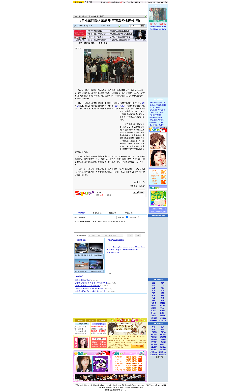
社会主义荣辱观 (155, 107)
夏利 (143, 103)
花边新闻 (95, 344)
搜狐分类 (155, 215)
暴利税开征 (160, 125)
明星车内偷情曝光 (140, 40)
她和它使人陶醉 (96, 271)
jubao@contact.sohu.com (128, 390)
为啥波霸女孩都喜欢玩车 (158, 29)
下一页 (142, 182)
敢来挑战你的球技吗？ (98, 333)
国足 (154, 112)
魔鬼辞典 (103, 344)
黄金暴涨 (153, 125)
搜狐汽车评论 (93, 16)
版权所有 (140, 387)
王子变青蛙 (160, 120)
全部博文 (163, 385)
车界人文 (103, 16)
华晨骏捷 (159, 117)
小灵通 (91, 320)
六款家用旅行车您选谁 (95, 37)
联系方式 (123, 385)
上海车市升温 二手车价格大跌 (87, 286)
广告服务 (108, 385)
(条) (97, 213)
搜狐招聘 (101, 385)
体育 (113, 2)
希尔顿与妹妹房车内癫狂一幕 (120, 40)
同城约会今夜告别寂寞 (98, 331)
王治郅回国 (153, 110)
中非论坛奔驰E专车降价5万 (96, 34)
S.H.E (161, 122)
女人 (140, 2)
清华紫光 (153, 122)
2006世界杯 (161, 110)
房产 (132, 2)
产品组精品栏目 (80, 40)
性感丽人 (102, 320)
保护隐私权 (131, 385)
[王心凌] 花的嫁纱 (80, 333)
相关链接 (79, 276)
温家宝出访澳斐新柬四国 (158, 105)
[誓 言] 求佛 (78, 329)
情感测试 (95, 346)
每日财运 (103, 342)
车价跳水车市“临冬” (83, 280)
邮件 (154, 2)
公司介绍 (149, 385)
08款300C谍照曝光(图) (94, 31)
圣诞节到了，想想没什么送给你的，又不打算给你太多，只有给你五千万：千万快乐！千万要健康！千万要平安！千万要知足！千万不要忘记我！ (127, 340)
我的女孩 (153, 120)
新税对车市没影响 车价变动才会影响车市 (91, 283)
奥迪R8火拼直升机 (81, 271)
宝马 (117, 106)
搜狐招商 (162, 215)
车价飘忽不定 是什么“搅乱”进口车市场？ (91, 291)
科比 (157, 112)
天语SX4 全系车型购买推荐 (96, 40)
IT (125, 2)
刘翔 (151, 112)
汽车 (128, 2)
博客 (158, 2)
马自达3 (152, 115)
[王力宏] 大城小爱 (80, 331)
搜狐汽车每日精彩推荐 (116, 240)
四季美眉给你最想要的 (158, 212)
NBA (161, 112)
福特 (122, 106)
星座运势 (95, 342)
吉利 (78, 106)
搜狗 (166, 2)
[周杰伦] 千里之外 (80, 327)
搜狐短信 (80, 320)
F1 (164, 112)
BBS (162, 2)
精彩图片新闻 (81, 240)
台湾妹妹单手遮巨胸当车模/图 (120, 37)
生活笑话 (103, 346)
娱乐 (117, 2)
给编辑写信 (159, 357)
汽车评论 (84, 16)
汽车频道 (77, 16)
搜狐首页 (104, 2)
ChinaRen (149, 2)
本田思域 (158, 115)
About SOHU (140, 385)
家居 (136, 2)
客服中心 (116, 385)
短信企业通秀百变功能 (98, 326)
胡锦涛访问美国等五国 (157, 102)
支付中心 (94, 385)
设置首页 (78, 385)
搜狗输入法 (86, 385)
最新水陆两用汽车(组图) (158, 27)
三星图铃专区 (82, 324)
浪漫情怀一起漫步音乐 (98, 329)
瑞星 (157, 122)
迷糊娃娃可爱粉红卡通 (158, 209)
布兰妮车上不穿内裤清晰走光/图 (121, 34)
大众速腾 (153, 117)
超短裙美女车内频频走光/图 (119, 31)
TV (144, 2)
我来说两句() (105, 26)
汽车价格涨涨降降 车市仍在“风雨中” (89, 288)
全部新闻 (156, 385)
